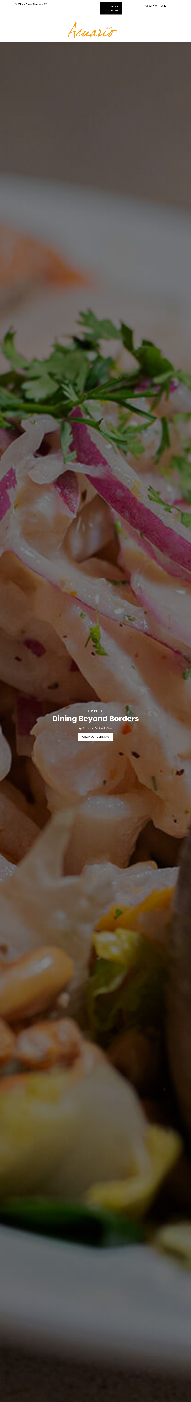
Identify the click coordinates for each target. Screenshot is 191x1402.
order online (114, 8)
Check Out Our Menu (95, 737)
